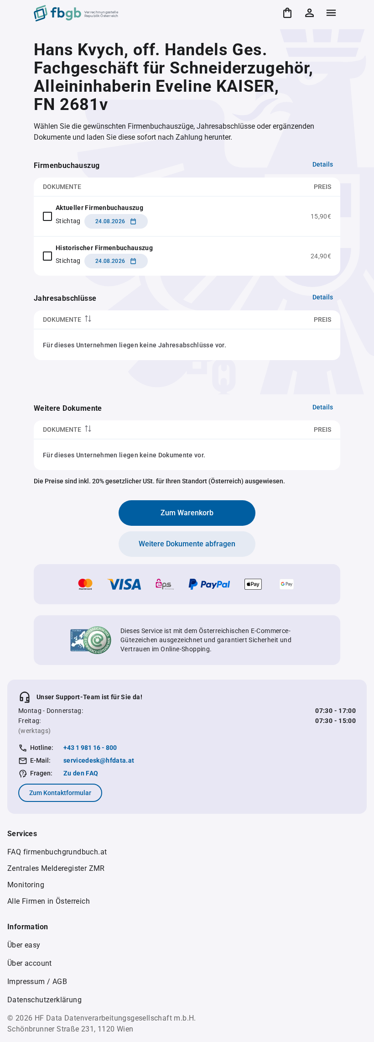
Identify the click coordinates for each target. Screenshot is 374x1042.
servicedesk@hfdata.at (98, 760)
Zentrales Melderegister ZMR (56, 868)
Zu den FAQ (81, 773)
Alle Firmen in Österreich (48, 901)
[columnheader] (134, 319)
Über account (29, 963)
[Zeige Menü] (331, 13)
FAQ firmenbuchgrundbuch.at (57, 852)
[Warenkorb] (287, 13)
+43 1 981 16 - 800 (90, 747)
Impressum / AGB (37, 981)
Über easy (24, 945)
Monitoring (25, 884)
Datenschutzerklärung (44, 999)
